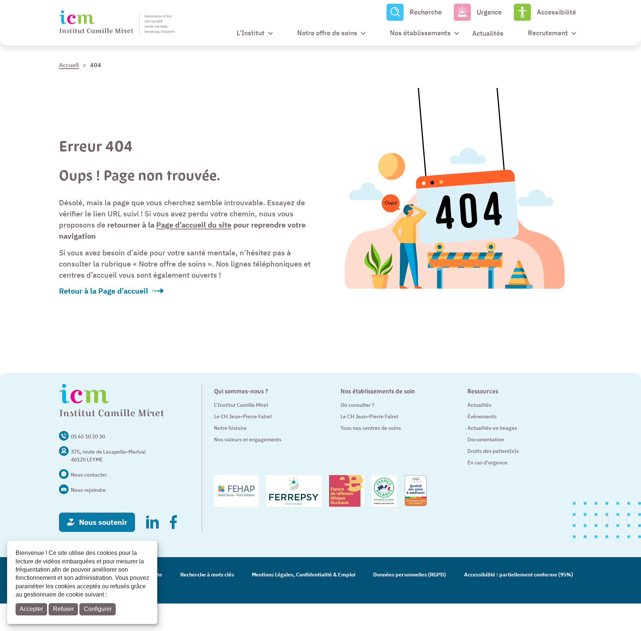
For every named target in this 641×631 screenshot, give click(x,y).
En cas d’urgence (487, 462)
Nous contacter (89, 474)
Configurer (98, 609)
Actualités (479, 405)
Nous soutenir (103, 522)
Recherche (426, 12)
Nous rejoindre (88, 490)
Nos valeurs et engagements (248, 439)
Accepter (31, 609)
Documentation (485, 439)
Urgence (489, 12)
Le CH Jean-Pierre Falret (243, 416)
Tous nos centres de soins (371, 428)
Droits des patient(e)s (493, 451)
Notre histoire (230, 428)
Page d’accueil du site (193, 225)
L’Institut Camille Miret (241, 405)
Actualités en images (492, 428)
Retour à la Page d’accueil (103, 291)
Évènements (482, 416)
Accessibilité (556, 12)
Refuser (63, 609)
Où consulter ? (357, 405)
